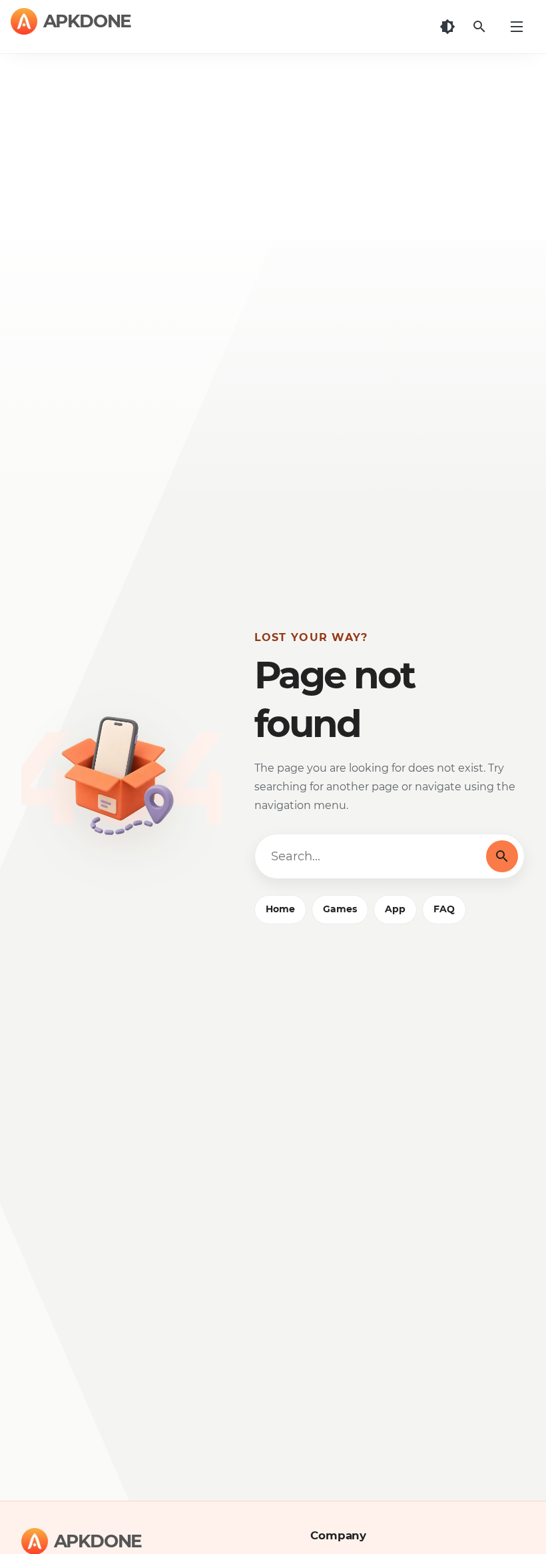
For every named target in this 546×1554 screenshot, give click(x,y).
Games (340, 909)
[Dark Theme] (447, 27)
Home (280, 909)
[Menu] (517, 27)
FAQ (444, 909)
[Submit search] (502, 856)
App (395, 909)
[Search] (479, 27)
